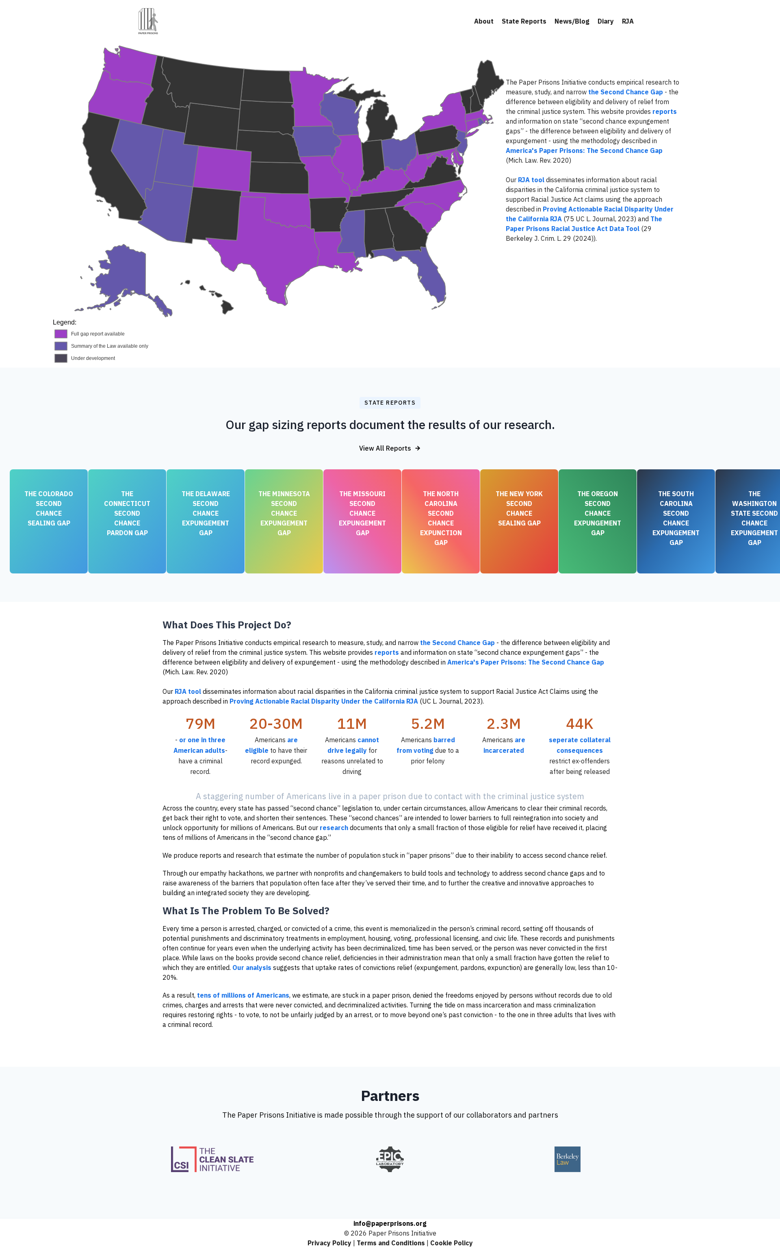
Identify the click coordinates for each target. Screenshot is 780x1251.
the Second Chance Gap (625, 92)
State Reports (524, 21)
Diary (606, 21)
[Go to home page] (148, 21)
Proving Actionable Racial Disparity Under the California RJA (324, 701)
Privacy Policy (329, 1243)
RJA (628, 21)
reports (664, 111)
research (334, 828)
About (484, 21)
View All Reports (385, 448)
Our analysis (251, 967)
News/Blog (572, 21)
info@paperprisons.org (390, 1223)
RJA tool (531, 180)
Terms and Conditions (391, 1243)
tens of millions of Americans (243, 995)
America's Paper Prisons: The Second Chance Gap (584, 150)
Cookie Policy (451, 1243)
